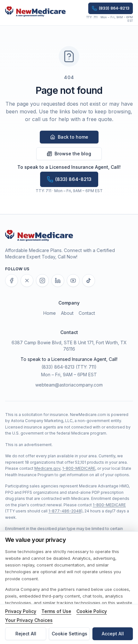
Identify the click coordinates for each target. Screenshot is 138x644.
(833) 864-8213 (57, 367)
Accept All (113, 633)
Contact (87, 313)
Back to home (73, 137)
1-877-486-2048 (64, 511)
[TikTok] (88, 280)
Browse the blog (73, 153)
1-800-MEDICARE (78, 468)
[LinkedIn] (57, 280)
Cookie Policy (91, 611)
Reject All (25, 633)
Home (49, 313)
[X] (27, 280)
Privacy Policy (20, 611)
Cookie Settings (69, 633)
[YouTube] (73, 280)
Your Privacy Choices (29, 620)
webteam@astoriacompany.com (69, 384)
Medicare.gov (47, 468)
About (67, 313)
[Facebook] (11, 280)
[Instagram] (42, 280)
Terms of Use (56, 611)
